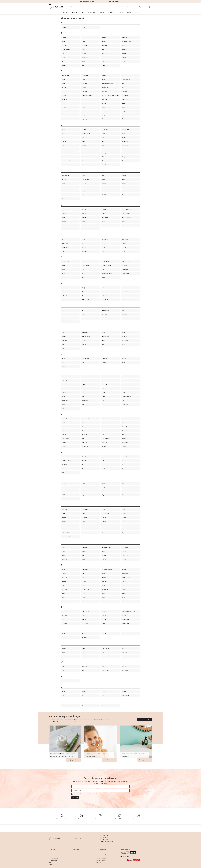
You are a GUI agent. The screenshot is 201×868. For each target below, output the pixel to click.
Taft (63, 611)
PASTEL (104, 517)
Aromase (84, 53)
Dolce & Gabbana (66, 191)
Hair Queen (84, 288)
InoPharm (104, 314)
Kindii (83, 362)
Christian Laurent (66, 149)
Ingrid (63, 314)
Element (64, 213)
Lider (83, 392)
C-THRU (63, 129)
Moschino (64, 446)
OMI (63, 491)
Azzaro (103, 65)
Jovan (63, 348)
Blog (136, 12)
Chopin (103, 145)
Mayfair (84, 426)
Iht (122, 310)
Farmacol (104, 243)
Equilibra (64, 221)
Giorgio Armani (85, 265)
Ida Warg (84, 310)
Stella (63, 597)
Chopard (84, 145)
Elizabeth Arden (126, 213)
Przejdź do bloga (144, 719)
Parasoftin (64, 517)
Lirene (63, 396)
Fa (62, 239)
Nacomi (63, 457)
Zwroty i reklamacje (53, 860)
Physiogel (104, 521)
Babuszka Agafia (65, 75)
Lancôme (64, 388)
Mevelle (84, 430)
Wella (103, 666)
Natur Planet (105, 457)
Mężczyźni (111, 12)
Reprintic (124, 551)
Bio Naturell (125, 95)
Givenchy (124, 265)
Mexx (103, 430)
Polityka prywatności (53, 856)
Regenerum (84, 551)
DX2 (63, 199)
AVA (62, 61)
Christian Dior (125, 145)
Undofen (84, 633)
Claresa (124, 149)
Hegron (84, 292)
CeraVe (104, 137)
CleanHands (64, 153)
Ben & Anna (64, 87)
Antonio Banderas (66, 49)
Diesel (123, 187)
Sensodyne (104, 577)
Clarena (104, 149)
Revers (63, 555)
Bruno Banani (125, 115)
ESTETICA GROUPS (86, 225)
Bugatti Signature (86, 119)
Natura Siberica (126, 457)
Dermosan (104, 187)
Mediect (104, 426)
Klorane (104, 362)
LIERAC (103, 392)
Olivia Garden (125, 487)
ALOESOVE (84, 45)
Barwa (63, 79)
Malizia (103, 419)
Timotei (124, 615)
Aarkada (104, 37)
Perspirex (64, 521)
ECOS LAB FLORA (126, 209)
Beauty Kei (84, 83)
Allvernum (64, 45)
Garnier (83, 261)
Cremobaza (64, 164)
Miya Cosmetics (65, 438)
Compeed (124, 157)
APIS (103, 49)
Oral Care (64, 495)
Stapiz (123, 593)
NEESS (103, 461)
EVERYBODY (64, 229)
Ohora (83, 483)
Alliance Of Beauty (126, 41)
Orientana (124, 495)
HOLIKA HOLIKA (86, 299)
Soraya (83, 593)
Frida (103, 251)
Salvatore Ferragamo (107, 569)
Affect (83, 41)
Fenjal (103, 247)
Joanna (103, 340)
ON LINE (84, 491)
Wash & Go (84, 666)
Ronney (83, 559)
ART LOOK (104, 53)
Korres (123, 362)
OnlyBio (104, 491)
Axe (83, 65)
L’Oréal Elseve (105, 377)
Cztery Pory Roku (106, 164)
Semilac (84, 577)
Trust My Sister (125, 623)
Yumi (103, 695)
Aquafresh (124, 49)
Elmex (63, 217)
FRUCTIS (124, 251)
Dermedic (84, 183)
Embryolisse (105, 217)
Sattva (83, 573)
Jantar (123, 332)
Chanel (124, 137)
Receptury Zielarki (106, 547)
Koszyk (74, 854)
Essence (124, 221)
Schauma (104, 573)
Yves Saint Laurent (126, 695)
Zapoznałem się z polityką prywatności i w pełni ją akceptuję (88, 794)
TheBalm (84, 615)
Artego (63, 57)
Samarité (64, 573)
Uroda (63, 637)
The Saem (64, 615)
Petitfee (84, 521)
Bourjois (104, 115)
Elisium (103, 213)
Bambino (104, 75)
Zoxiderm (104, 705)
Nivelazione (64, 468)
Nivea (123, 464)
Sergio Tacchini (126, 577)
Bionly (123, 103)
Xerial (63, 681)
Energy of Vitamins (126, 217)
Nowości (121, 12)
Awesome (64, 65)
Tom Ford (84, 619)
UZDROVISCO (85, 637)
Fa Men (83, 239)
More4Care (125, 442)
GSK (63, 277)
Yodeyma (84, 691)
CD (62, 137)
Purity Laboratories (66, 537)
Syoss (123, 601)
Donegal (84, 191)
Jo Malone (84, 340)
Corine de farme (86, 161)
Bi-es (63, 91)
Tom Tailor (104, 619)
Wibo (83, 670)
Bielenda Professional (87, 95)
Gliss (83, 269)
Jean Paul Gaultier (86, 336)
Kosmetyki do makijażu (101, 854)
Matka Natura (105, 423)
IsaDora (104, 318)
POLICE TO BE (105, 525)
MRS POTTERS (85, 446)
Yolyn (103, 691)
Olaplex (63, 487)
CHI (103, 141)
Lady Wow (84, 385)
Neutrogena (125, 461)
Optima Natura (125, 491)
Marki (129, 12)
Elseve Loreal (85, 217)
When (63, 670)
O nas (50, 852)
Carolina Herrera (86, 133)
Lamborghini (105, 385)
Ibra (63, 310)
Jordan (123, 344)
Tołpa (63, 619)
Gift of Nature (125, 261)
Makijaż (75, 12)
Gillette (63, 265)
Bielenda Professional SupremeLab (110, 95)
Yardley (63, 691)
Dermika (124, 183)
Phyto (123, 521)
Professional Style (66, 533)
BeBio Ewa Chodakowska (108, 83)
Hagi (63, 288)
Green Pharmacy (126, 273)
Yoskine (84, 695)
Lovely (63, 404)
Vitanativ (64, 656)
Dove (123, 191)
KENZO (124, 358)
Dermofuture (65, 187)
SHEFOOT (104, 581)
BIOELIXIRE (125, 99)
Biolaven (64, 103)
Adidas (63, 41)
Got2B (63, 273)
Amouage (104, 45)
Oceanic (63, 483)
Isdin (123, 318)
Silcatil (123, 585)
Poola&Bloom (125, 525)
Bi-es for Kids (85, 91)
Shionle (63, 585)
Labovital (84, 381)
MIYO (83, 438)
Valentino (64, 648)
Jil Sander (124, 336)
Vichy (103, 652)
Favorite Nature (65, 247)
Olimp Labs (104, 487)
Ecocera (84, 209)
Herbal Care (105, 292)
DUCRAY (104, 195)
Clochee (124, 153)
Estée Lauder (65, 225)
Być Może (124, 119)
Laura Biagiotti (125, 388)
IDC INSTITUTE (105, 310)
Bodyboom (125, 111)
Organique (104, 495)
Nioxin (103, 464)
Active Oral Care (126, 37)
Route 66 (124, 559)
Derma (63, 183)
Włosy (102, 12)
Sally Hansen (85, 569)
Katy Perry (104, 358)
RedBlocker (125, 547)
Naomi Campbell (86, 457)
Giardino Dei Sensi (106, 261)
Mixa (123, 434)
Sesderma (64, 581)
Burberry (104, 119)
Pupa (123, 533)
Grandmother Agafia (107, 273)
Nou (123, 468)
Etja (103, 225)
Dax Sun (64, 179)
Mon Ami (64, 442)
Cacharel (84, 129)
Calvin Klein (105, 129)
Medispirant (64, 430)
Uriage (123, 633)
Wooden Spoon (106, 670)
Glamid (63, 269)
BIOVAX (104, 107)
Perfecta (124, 517)
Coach (63, 157)
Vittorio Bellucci (85, 656)
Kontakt (50, 864)
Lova (123, 400)
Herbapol (124, 292)
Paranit (124, 513)
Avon (123, 61)
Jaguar (63, 332)
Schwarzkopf (125, 573)
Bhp (123, 87)
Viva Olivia (104, 656)
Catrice (124, 133)
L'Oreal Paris (85, 377)
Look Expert (85, 400)
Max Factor (125, 423)
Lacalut (103, 381)
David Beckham (65, 175)
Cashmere (104, 133)
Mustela (104, 446)
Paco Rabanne (65, 509)
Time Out (104, 615)
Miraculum (64, 434)
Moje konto (75, 852)
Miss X (103, 434)
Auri (103, 57)
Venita (83, 648)
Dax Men (124, 175)
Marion (124, 419)
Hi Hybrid (104, 295)
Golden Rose (125, 269)
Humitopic (124, 299)
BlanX (123, 107)
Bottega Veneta (85, 115)
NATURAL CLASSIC (66, 461)
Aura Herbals (85, 57)
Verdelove (124, 648)
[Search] (127, 6)
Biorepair (64, 107)
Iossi (83, 318)
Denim (123, 179)
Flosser (63, 251)
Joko (63, 344)
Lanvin (83, 388)
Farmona (124, 243)
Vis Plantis (124, 652)
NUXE (63, 472)
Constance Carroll (66, 161)
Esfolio (103, 221)
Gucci (83, 277)
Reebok (63, 551)
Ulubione (75, 856)
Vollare (124, 656)
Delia (103, 179)
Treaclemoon (85, 623)
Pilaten (83, 525)
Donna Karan (105, 191)
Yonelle (124, 691)
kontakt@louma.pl (114, 1)
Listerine (104, 396)
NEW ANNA (64, 464)
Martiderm (64, 423)
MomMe (124, 438)
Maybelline (64, 426)
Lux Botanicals (125, 404)
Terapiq (104, 611)
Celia (83, 137)
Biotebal (84, 107)
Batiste (103, 79)
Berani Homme (105, 87)
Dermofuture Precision (87, 187)
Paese (103, 509)
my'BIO (124, 446)
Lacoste (124, 381)
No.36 (103, 468)
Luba (83, 404)
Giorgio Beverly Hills (107, 265)
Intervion (124, 314)
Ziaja (83, 705)
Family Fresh (65, 243)
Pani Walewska (105, 513)
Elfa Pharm (84, 213)
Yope (63, 695)
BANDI (123, 75)
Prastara (84, 529)
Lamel (123, 385)
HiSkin (63, 299)
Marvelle (84, 423)
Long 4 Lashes (65, 400)
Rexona (83, 555)
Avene (83, 61)
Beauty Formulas (126, 79)
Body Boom (105, 111)
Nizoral (83, 468)
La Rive (124, 377)
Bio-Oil (83, 99)
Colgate (84, 157)
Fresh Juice (84, 251)
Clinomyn (104, 153)
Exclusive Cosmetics (86, 229)
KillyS (63, 362)
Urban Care (104, 633)
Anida (123, 45)
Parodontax (84, 517)
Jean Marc (64, 336)
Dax (103, 175)
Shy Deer (84, 585)
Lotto (103, 400)
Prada (63, 529)
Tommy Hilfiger (126, 619)
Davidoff (84, 175)
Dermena (104, 183)
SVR (83, 601)
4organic (84, 27)
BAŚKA (83, 79)
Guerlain (104, 277)
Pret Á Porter (105, 529)
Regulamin (51, 854)
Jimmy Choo (64, 340)
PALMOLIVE (64, 513)
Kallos (63, 358)
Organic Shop (85, 495)
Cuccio (83, 164)
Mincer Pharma (125, 430)
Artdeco (124, 53)
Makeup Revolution (86, 419)
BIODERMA (104, 99)
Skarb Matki (64, 589)
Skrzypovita (105, 589)
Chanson (64, 141)
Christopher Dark (86, 149)
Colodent (104, 157)
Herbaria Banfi (65, 295)
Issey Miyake (65, 322)
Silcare (103, 585)
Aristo (63, 53)
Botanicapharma (65, 115)
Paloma (84, 513)
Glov (103, 269)
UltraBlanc (64, 633)
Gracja (83, 273)
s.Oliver (63, 569)
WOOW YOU (125, 670)
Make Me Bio (65, 419)
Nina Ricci (84, 464)
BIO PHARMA (65, 99)
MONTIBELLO (105, 442)
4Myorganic (64, 27)
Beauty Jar (64, 83)
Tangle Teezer (85, 611)
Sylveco (104, 601)
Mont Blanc (84, 442)
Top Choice (64, 623)
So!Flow (124, 589)
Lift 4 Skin (124, 392)
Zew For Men (65, 705)
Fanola (83, 243)
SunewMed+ (65, 601)
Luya (63, 408)
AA (82, 37)
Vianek (83, 652)
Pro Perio (124, 529)
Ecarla (63, 209)
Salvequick (124, 569)
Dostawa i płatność (53, 858)
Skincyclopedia (85, 589)
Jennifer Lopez (105, 336)
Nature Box (84, 461)
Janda (103, 332)
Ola (123, 483)
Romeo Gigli (65, 559)
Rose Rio (104, 559)
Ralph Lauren (85, 547)
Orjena (63, 499)
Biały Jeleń (124, 91)
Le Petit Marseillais (66, 392)
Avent (103, 61)
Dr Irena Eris (65, 195)
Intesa (63, 318)
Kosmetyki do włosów (101, 860)
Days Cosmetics (85, 179)
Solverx (63, 593)
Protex (103, 533)
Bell (123, 83)
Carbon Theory (126, 129)
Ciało (82, 12)
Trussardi (104, 623)
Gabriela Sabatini (66, 261)
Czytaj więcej (71, 760)
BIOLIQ (83, 103)
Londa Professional (127, 396)
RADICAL (64, 547)
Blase (63, 111)
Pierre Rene (64, 525)
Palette (124, 509)
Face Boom (125, 239)
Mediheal (124, 426)
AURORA (124, 57)
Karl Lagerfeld (85, 358)
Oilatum (104, 483)
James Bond (85, 332)
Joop (103, 344)
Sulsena (124, 597)
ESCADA (84, 221)
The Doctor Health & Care (128, 611)
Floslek (124, 247)
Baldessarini (85, 75)
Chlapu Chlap (125, 141)
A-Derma (64, 37)
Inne (83, 314)
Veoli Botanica (105, 648)
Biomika (104, 103)
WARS (63, 666)
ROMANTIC (125, 555)
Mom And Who (105, 438)
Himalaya (124, 295)
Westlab (124, 666)
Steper (83, 597)
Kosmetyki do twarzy (101, 858)
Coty (123, 161)
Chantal (83, 141)
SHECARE (84, 581)
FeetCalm (84, 247)
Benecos (84, 87)
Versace (63, 652)
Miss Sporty (85, 434)
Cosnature (104, 161)
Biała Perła (104, 91)
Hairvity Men (105, 288)
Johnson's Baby (125, 340)
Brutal (63, 119)
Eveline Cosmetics (126, 225)
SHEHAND (124, 581)
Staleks (104, 593)
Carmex (63, 133)
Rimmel (104, 555)
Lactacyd (64, 385)
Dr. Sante (84, 195)
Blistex (83, 111)
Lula (103, 404)
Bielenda (64, 95)
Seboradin (64, 577)
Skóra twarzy (92, 12)
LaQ (103, 388)
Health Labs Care (66, 292)
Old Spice (84, 487)
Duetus (124, 195)
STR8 (103, 597)
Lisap (83, 396)
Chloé (63, 145)
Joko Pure (84, 344)
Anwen (83, 49)
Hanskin (124, 288)
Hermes (84, 295)
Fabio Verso (105, 239)
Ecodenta (104, 209)
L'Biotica (63, 377)
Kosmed (63, 366)
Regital (103, 551)
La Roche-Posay (65, 381)
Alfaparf (104, 41)
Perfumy (66, 12)
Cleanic (83, 153)
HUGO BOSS (105, 299)
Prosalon (84, 533)
